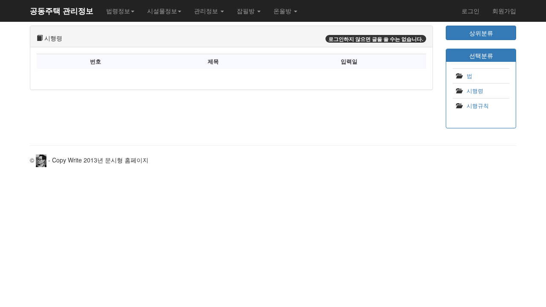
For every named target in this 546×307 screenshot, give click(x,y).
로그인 (470, 10)
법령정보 (118, 10)
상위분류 (481, 33)
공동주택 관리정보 (61, 10)
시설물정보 (162, 10)
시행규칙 (478, 106)
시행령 (475, 91)
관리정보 (207, 10)
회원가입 (504, 10)
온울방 (283, 10)
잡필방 (246, 10)
